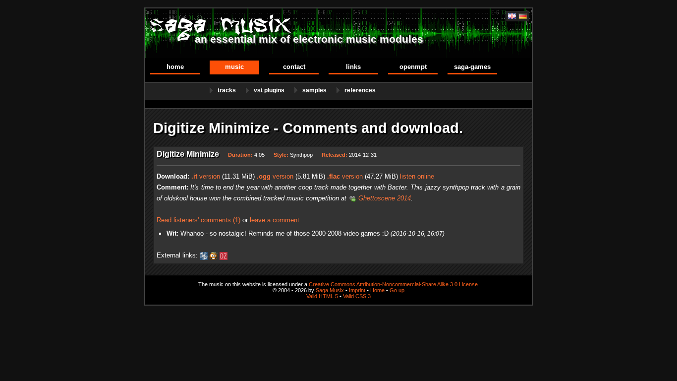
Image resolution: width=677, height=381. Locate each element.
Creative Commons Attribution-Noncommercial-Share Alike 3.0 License (393, 284)
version (205, 176)
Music (234, 66)
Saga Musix (330, 290)
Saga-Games (472, 66)
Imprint (357, 290)
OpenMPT (413, 66)
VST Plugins (269, 90)
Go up (397, 290)
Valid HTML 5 (322, 296)
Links (353, 66)
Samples (314, 90)
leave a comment (274, 220)
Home (175, 66)
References (360, 90)
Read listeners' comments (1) (198, 220)
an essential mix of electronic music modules (309, 39)
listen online (417, 176)
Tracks (227, 90)
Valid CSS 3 (357, 296)
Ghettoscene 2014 (384, 198)
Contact (294, 66)
